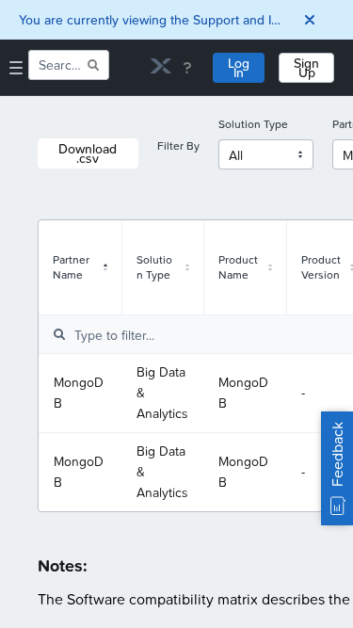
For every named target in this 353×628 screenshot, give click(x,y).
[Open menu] (16, 67)
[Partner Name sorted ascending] (105, 267)
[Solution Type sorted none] (187, 267)
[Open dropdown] (300, 154)
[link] (161, 68)
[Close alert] (310, 19)
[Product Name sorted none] (270, 267)
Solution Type (253, 124)
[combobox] (56, 65)
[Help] (187, 68)
